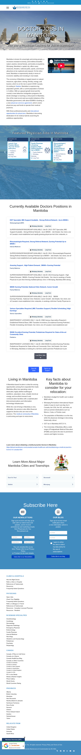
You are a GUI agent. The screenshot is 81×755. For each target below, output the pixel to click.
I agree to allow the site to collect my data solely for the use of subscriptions (59, 546)
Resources (9, 586)
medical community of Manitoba (27, 414)
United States (10, 729)
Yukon (8, 718)
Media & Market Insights (14, 676)
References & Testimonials (14, 584)
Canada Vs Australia (11, 662)
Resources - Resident (13, 610)
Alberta (8, 692)
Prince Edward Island (13, 712)
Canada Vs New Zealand (13, 666)
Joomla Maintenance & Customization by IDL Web (40, 749)
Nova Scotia (10, 705)
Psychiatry (9, 643)
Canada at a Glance (12, 656)
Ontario (8, 709)
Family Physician (11, 632)
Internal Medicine (11, 634)
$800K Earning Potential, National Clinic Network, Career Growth (34, 287)
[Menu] (7, 8)
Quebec (8, 714)
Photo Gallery (10, 679)
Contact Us (18, 553)
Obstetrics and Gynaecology (15, 639)
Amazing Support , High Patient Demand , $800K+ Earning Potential (35, 265)
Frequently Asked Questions (15, 588)
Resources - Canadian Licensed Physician (19, 608)
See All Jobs (33, 369)
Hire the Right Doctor (13, 579)
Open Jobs (9, 597)
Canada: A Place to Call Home (15, 654)
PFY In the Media (11, 674)
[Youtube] (43, 1)
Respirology (10, 645)
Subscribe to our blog (58, 556)
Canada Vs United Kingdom (13, 670)
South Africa (10, 733)
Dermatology (10, 623)
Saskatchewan (11, 716)
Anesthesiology (11, 619)
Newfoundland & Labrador (14, 700)
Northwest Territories (12, 703)
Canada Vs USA (10, 672)
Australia (9, 731)
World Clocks (10, 681)
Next (76, 151)
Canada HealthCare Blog (14, 658)
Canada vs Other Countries (15, 660)
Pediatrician (10, 641)
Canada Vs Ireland (11, 664)
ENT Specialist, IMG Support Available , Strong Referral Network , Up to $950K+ (39, 220)
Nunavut (9, 707)
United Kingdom (11, 727)
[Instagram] (67, 751)
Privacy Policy (46, 745)
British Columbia (11, 694)
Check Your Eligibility (12, 599)
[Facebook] (35, 1)
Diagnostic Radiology (13, 625)
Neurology (9, 636)
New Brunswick (11, 698)
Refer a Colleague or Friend (15, 604)
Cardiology (9, 621)
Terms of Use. (58, 745)
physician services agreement (21, 103)
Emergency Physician (13, 628)
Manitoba (9, 696)
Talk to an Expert (47, 369)
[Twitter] (32, 1)
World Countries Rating (13, 683)
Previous (5, 151)
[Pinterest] (46, 1)
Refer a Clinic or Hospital (14, 582)
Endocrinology (10, 630)
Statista (18, 86)
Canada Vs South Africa (12, 668)
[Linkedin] (38, 1)
